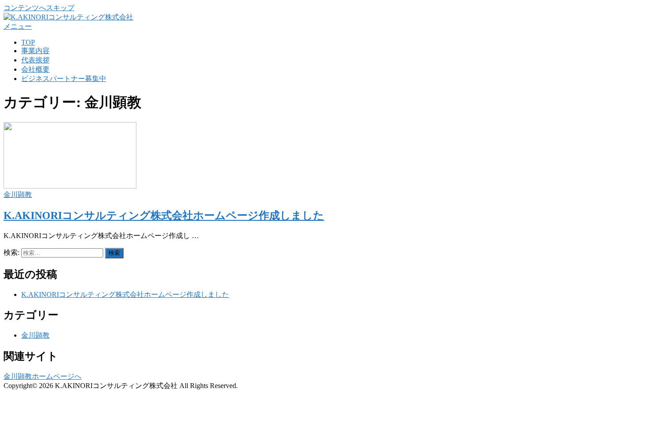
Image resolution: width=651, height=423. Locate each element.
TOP (28, 42)
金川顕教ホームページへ (42, 376)
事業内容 (35, 50)
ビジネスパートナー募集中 (63, 78)
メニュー (18, 26)
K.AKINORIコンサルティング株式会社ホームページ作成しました (164, 215)
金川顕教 (18, 194)
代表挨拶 (35, 60)
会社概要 (35, 69)
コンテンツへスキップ (39, 8)
